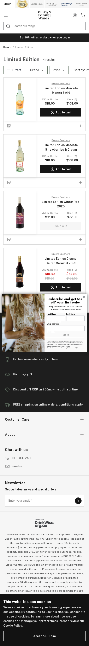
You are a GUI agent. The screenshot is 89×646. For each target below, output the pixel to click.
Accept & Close (44, 636)
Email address (53, 324)
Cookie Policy (12, 625)
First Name (51, 314)
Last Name (70, 314)
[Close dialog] (84, 297)
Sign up (66, 335)
